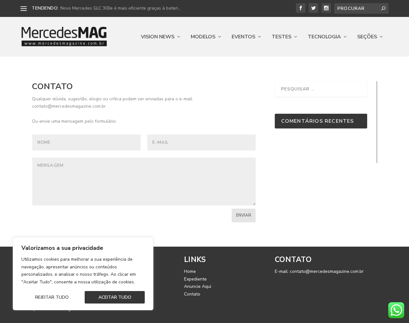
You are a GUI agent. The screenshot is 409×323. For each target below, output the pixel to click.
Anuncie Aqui (197, 286)
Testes (281, 37)
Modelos (203, 37)
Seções (367, 37)
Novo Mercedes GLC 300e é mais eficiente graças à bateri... (120, 8)
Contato (192, 294)
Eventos (243, 37)
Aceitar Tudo (114, 297)
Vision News (157, 37)
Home (190, 271)
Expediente (195, 279)
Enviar (243, 215)
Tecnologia (324, 37)
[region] (83, 273)
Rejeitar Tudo (52, 297)
